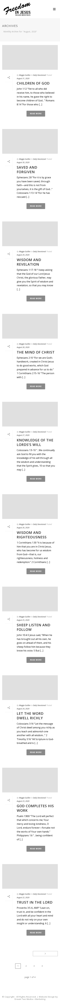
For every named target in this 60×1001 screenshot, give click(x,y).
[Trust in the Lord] (30, 876)
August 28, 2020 (23, 347)
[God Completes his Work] (30, 780)
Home (29, 39)
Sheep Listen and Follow (33, 627)
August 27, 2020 (23, 435)
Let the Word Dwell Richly (30, 715)
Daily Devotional (39, 75)
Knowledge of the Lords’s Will (35, 442)
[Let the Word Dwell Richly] (30, 687)
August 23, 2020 (23, 801)
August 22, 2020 (23, 897)
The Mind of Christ (36, 352)
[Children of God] (30, 57)
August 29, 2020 (23, 255)
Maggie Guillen (24, 75)
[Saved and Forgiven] (30, 141)
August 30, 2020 (23, 162)
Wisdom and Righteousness (32, 534)
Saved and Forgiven (27, 169)
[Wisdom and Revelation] (30, 233)
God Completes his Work (35, 808)
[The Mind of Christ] (30, 326)
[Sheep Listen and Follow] (30, 599)
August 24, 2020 (23, 708)
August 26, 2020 (23, 527)
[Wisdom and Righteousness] (30, 506)
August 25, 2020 (23, 620)
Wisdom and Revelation (29, 262)
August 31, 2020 (23, 78)
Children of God (33, 83)
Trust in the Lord (35, 902)
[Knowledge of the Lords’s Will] (30, 414)
